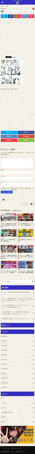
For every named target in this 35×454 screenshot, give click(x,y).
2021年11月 (4, 382)
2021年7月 (4, 387)
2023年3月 (4, 355)
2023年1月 (4, 364)
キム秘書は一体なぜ (7, 412)
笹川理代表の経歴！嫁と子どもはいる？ (15, 318)
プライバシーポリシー (5, 448)
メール (3, 176)
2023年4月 (4, 350)
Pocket (14, 57)
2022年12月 (4, 368)
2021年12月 (4, 378)
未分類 (3, 417)
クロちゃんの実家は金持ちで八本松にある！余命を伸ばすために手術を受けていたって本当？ (16, 299)
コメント (4, 157)
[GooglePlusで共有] (17, 16)
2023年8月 (4, 336)
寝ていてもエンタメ (12, 451)
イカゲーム (4, 403)
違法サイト (4, 421)
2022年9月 (4, 373)
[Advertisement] (17, 37)
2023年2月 (4, 359)
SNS (2, 398)
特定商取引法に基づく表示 (16, 448)
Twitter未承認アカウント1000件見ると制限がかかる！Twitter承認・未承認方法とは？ (15, 313)
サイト (2, 182)
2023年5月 (4, 345)
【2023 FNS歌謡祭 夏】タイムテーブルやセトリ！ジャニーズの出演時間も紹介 (16, 306)
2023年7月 (4, 341)
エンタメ (3, 407)
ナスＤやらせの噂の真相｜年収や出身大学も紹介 (15, 293)
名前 (2, 170)
